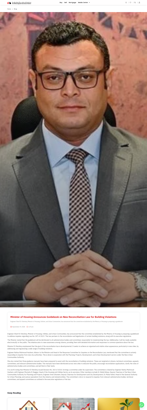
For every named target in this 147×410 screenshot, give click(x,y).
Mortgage (72, 2)
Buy (61, 2)
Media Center (83, 2)
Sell (65, 2)
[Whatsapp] (141, 405)
